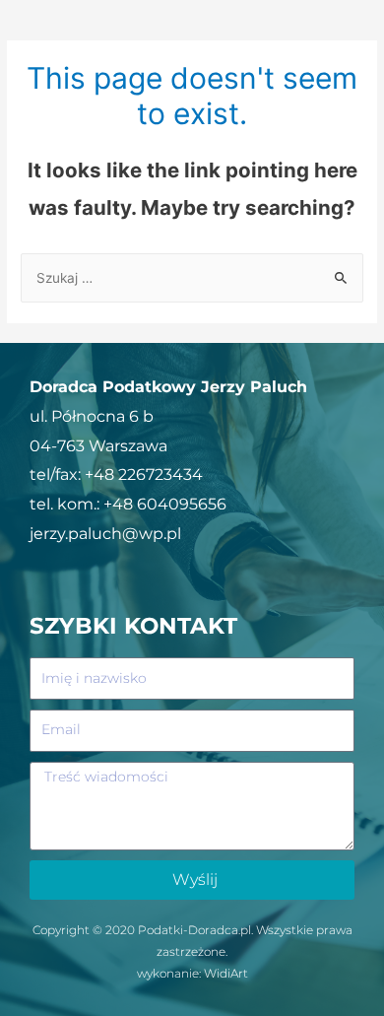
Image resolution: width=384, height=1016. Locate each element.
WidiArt (226, 973)
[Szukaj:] (192, 278)
